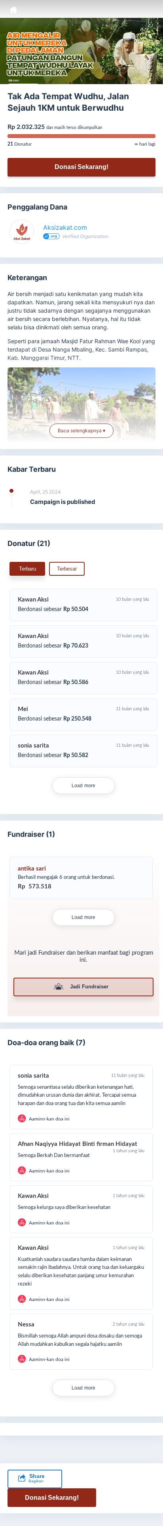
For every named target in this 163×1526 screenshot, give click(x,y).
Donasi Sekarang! (81, 166)
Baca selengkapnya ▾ (81, 431)
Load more (84, 785)
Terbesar (67, 569)
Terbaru (27, 569)
